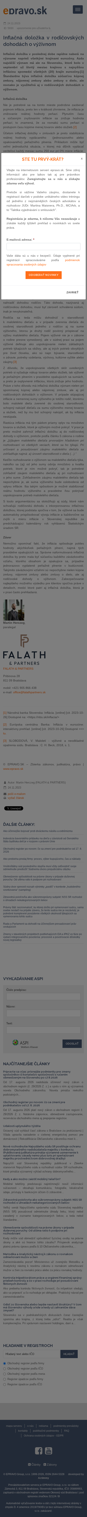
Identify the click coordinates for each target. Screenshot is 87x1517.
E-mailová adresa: (20, 239)
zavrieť (73, 292)
